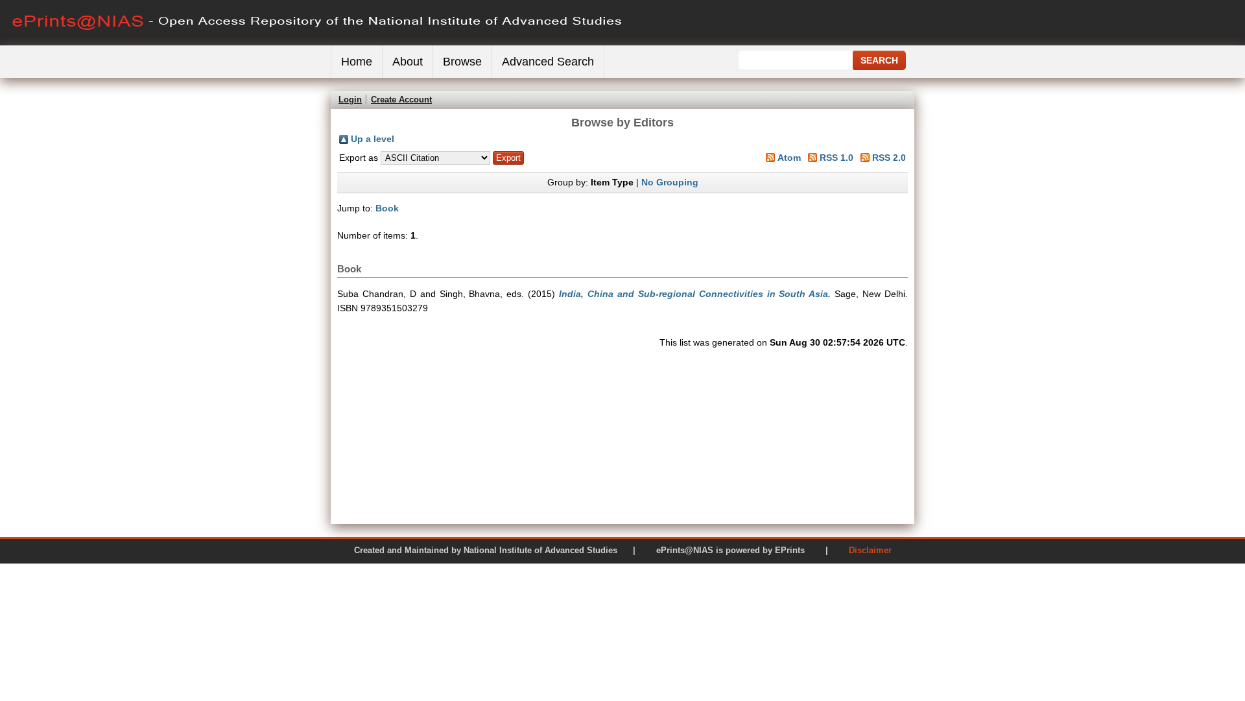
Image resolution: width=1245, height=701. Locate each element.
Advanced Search (548, 61)
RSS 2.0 (889, 157)
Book (387, 208)
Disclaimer (870, 550)
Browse (462, 61)
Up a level (372, 139)
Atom (789, 157)
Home (356, 61)
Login (350, 99)
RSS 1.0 (836, 157)
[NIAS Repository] (317, 42)
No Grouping (669, 182)
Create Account (401, 99)
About (407, 61)
